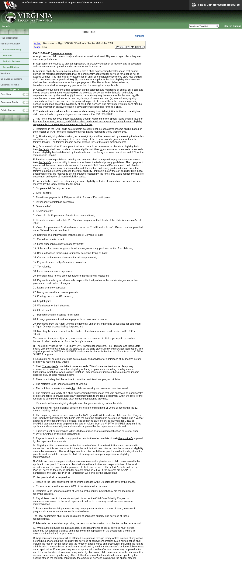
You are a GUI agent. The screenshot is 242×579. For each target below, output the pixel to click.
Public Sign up (8, 110)
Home (4, 26)
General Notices (11, 67)
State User (6, 94)
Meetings (5, 73)
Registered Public (9, 102)
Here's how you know (88, 2)
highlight (139, 36)
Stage (37, 47)
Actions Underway (12, 49)
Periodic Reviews (11, 61)
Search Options (232, 26)
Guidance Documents (11, 79)
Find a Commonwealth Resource (219, 4)
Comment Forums (10, 85)
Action (37, 43)
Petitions (7, 55)
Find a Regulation (9, 38)
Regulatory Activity (10, 44)
